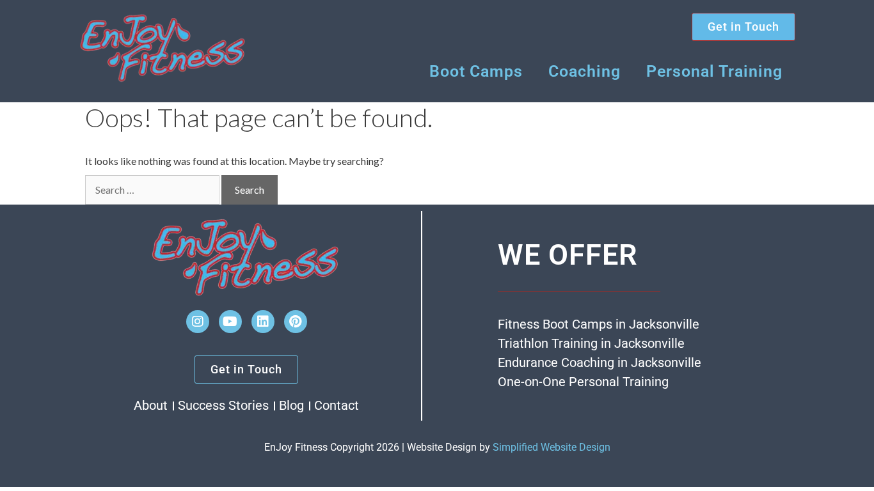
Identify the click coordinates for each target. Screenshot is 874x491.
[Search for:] (152, 190)
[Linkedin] (262, 321)
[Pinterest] (295, 321)
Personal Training (714, 71)
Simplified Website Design (551, 447)
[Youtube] (230, 321)
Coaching (584, 71)
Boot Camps (476, 71)
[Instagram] (197, 321)
